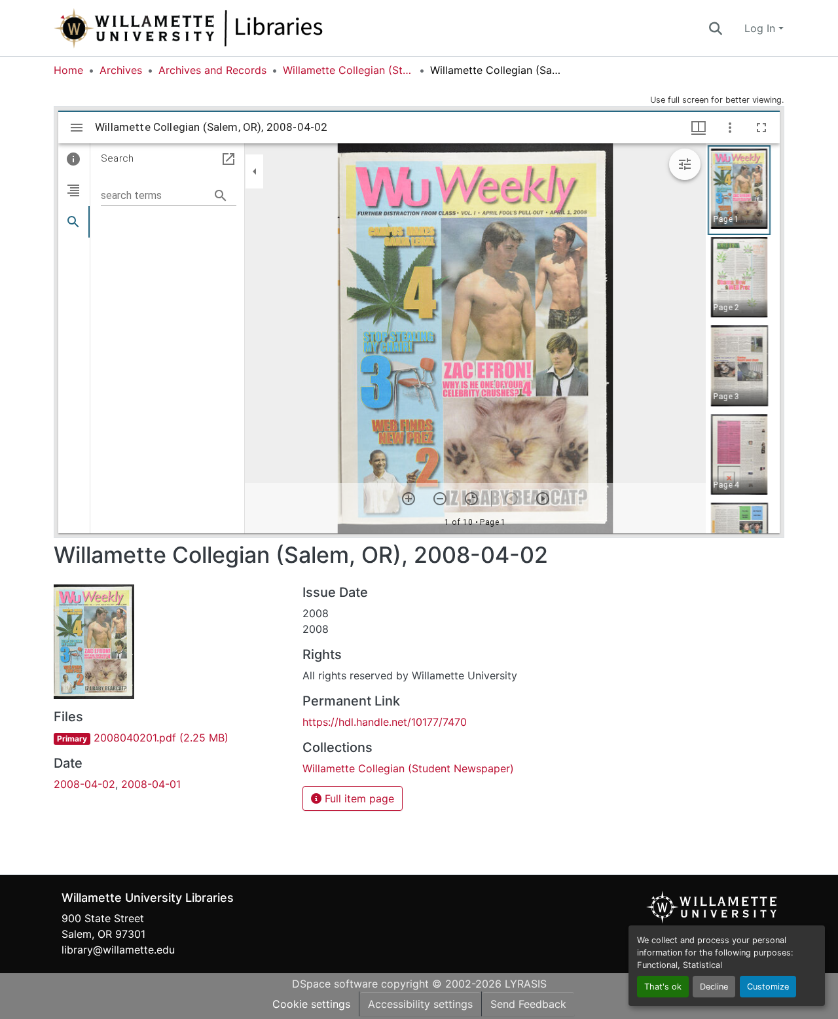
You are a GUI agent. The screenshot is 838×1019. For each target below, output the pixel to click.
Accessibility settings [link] (420, 1003)
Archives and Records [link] (212, 70)
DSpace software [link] (335, 983)
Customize (768, 987)
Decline (714, 987)
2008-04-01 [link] (151, 784)
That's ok (663, 987)
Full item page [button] (357, 798)
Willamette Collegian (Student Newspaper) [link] (348, 70)
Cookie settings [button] (311, 1003)
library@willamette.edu (118, 949)
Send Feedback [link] (528, 1003)
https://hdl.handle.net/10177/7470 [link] (384, 721)
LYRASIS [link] (526, 983)
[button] (232, 28)
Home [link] (68, 70)
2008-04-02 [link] (84, 784)
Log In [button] (761, 28)
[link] (170, 737)
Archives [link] (121, 70)
